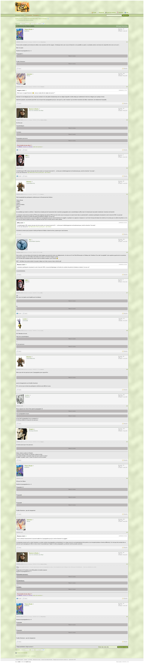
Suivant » (40, 23)
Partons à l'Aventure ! (43, 18)
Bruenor (29, 181)
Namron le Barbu (34, 109)
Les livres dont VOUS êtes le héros (31, 18)
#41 (127, 441)
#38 (127, 330)
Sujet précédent (21, 646)
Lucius (25, 319)
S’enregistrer (36, 15)
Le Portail (30, 659)
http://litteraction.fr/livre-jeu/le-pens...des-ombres (38, 172)
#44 (127, 564)
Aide (127, 12)
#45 (127, 616)
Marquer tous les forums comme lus (60, 659)
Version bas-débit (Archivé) (46, 659)
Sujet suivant (29, 646)
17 (36, 23)
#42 (127, 478)
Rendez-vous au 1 (19, 18)
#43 (127, 532)
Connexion (29, 15)
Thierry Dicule (28, 29)
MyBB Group (28, 661)
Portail (94, 12)
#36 (127, 252)
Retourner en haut (36, 659)
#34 (127, 168)
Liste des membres (111, 12)
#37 (127, 292)
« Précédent (23, 23)
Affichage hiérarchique (122, 26)
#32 (127, 86)
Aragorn (31, 429)
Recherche (101, 12)
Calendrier (120, 12)
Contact (25, 659)
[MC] (26, 155)
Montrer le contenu (72, 55)
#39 (127, 369)
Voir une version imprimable (22, 652)
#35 (127, 194)
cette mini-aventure (37, 146)
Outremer (29, 74)
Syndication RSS (72, 659)
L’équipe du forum (19, 659)
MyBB (19, 661)
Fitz (30, 239)
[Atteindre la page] (43, 23)
